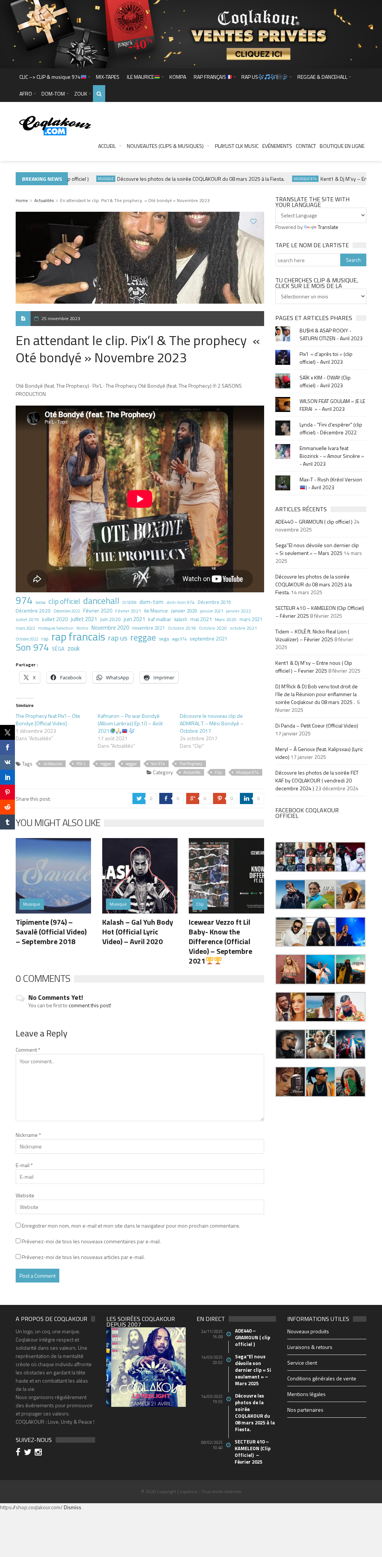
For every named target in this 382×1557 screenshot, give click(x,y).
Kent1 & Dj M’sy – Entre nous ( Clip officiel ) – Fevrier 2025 (313, 666)
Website (25, 1195)
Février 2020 (97, 610)
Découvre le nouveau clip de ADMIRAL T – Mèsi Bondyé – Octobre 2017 (212, 723)
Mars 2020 (226, 619)
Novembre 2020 (110, 628)
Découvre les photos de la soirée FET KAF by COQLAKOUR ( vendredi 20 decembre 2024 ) (316, 780)
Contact (306, 146)
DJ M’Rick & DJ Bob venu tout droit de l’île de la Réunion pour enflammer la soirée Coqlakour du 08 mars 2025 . (316, 694)
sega (164, 638)
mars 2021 (250, 619)
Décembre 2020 (33, 610)
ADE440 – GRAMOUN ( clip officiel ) (314, 521)
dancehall (101, 600)
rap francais (78, 636)
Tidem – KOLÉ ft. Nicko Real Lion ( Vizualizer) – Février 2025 (312, 635)
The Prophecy (190, 764)
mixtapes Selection (55, 628)
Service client (302, 1363)
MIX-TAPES (107, 77)
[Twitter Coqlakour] (29, 1453)
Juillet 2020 (55, 619)
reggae (143, 637)
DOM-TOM (53, 93)
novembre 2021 (148, 628)
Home (22, 200)
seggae (131, 764)
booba (40, 602)
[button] (290, 857)
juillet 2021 (84, 619)
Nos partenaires (305, 1410)
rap (44, 638)
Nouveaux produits (308, 1331)
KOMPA (177, 77)
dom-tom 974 (180, 602)
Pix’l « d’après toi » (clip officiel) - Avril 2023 (326, 358)
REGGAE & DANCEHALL (322, 77)
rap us (117, 638)
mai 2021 (201, 619)
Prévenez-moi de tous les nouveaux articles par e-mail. (83, 1257)
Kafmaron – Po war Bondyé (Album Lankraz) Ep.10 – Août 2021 (130, 723)
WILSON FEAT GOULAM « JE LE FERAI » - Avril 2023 (332, 405)
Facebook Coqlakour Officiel (307, 813)
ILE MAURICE (140, 77)
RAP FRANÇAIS (210, 77)
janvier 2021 (211, 611)
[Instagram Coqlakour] (39, 1453)
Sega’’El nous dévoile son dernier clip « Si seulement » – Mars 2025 (317, 549)
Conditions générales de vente (321, 1378)
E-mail (24, 1165)
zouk (74, 648)
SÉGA (58, 649)
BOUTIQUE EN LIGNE (342, 146)
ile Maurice (156, 610)
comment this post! (90, 1005)
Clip (218, 772)
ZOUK (80, 93)
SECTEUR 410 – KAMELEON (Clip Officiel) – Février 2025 (252, 1451)
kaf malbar (159, 619)
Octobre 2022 (27, 639)
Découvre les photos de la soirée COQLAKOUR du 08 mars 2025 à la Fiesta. (185, 179)
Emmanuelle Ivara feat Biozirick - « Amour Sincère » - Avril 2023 (332, 456)
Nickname (28, 1135)
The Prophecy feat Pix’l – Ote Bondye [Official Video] (48, 719)
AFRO (25, 93)
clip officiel (64, 601)
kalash (180, 619)
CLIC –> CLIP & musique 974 (50, 77)
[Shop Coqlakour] (191, 33)
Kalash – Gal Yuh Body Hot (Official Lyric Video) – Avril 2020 (137, 931)
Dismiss (72, 1507)
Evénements (277, 146)
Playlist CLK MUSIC (237, 146)
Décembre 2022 (67, 611)
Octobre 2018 (182, 628)
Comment (28, 1050)
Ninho (82, 628)
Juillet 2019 (27, 619)
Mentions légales (306, 1394)
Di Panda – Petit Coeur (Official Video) (317, 725)
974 (24, 600)
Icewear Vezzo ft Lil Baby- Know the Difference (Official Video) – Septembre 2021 (220, 941)
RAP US (249, 77)
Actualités (44, 200)
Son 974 (32, 647)
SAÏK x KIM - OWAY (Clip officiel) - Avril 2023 (325, 381)
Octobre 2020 (213, 628)
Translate (328, 227)
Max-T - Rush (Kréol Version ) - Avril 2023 (331, 483)
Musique (90, 179)
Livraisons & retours (309, 1347)
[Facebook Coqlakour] (19, 1453)
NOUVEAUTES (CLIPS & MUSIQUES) (165, 146)
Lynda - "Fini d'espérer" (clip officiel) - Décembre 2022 (331, 428)
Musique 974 (290, 179)
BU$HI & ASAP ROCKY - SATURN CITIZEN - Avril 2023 (331, 334)
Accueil (107, 146)
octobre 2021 (243, 628)
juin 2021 (134, 619)
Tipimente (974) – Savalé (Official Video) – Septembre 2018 (51, 931)
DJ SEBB (129, 602)
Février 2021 (128, 610)
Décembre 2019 (214, 602)
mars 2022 (25, 628)
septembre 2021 (209, 638)
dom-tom (151, 602)
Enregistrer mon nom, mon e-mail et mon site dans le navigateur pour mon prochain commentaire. (131, 1225)
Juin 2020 (110, 619)
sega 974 (179, 639)
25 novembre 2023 (60, 318)
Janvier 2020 (184, 610)
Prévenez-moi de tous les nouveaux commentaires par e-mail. (91, 1241)
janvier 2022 (238, 611)
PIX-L (81, 764)
